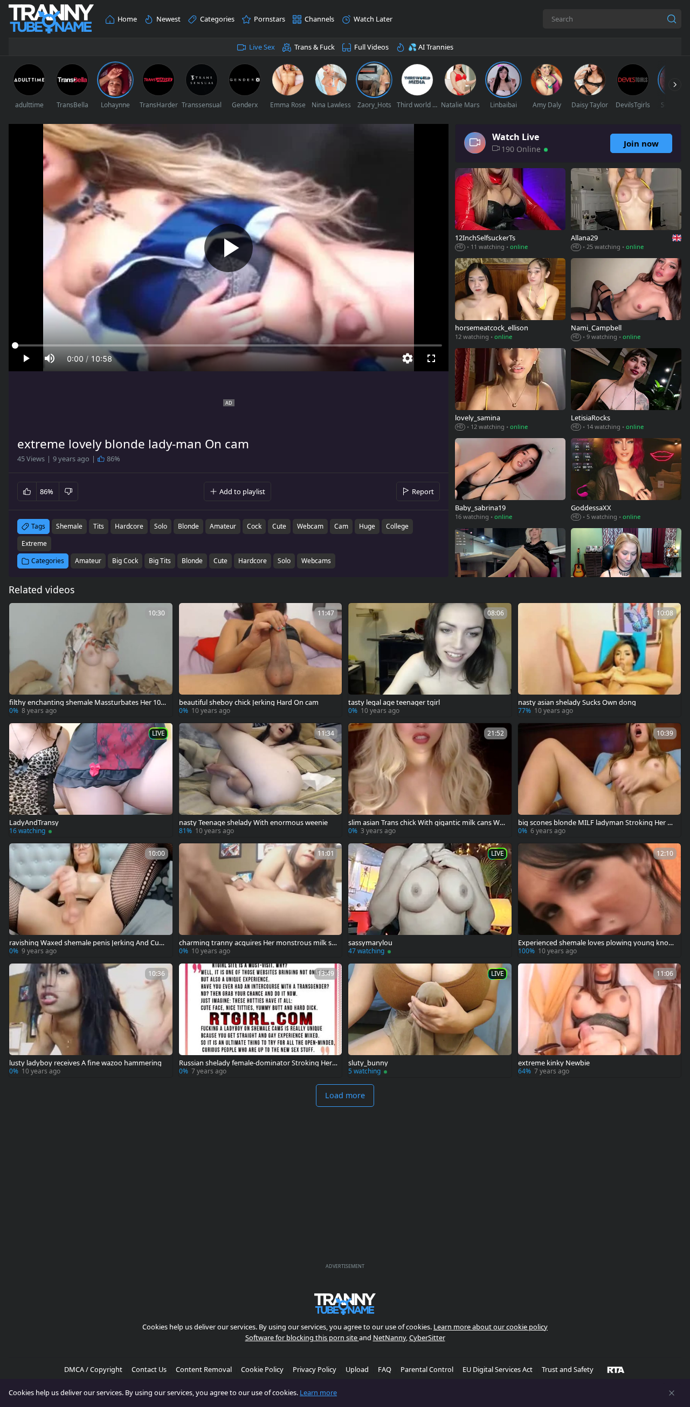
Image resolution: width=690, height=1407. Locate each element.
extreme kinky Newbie (554, 1062)
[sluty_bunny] (430, 1020)
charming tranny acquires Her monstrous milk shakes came (257, 942)
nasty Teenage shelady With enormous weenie (253, 822)
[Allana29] (626, 210)
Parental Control (427, 1369)
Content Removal (204, 1369)
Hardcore (252, 560)
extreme (34, 543)
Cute (220, 560)
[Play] (228, 248)
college (397, 526)
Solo (284, 560)
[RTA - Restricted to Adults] (616, 1369)
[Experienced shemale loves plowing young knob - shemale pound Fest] (599, 900)
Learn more (318, 1392)
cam (341, 526)
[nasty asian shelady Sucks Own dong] (599, 660)
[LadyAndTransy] (90, 780)
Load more (345, 1095)
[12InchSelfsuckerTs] (510, 210)
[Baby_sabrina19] (510, 480)
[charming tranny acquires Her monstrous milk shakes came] (260, 900)
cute (279, 526)
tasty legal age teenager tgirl (394, 702)
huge (367, 526)
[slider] (228, 345)
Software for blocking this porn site (302, 1337)
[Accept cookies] (671, 1393)
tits (98, 526)
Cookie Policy (262, 1369)
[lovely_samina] (510, 390)
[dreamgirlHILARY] (626, 570)
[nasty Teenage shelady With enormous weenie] (260, 780)
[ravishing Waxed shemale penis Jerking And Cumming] (90, 900)
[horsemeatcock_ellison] (510, 300)
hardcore (129, 526)
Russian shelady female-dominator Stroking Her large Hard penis (257, 1062)
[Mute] (49, 358)
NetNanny (389, 1337)
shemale (69, 526)
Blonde (192, 560)
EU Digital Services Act (498, 1369)
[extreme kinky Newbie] (599, 1020)
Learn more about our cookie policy (490, 1327)
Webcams (316, 560)
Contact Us (149, 1369)
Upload (357, 1369)
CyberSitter (427, 1337)
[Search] (672, 19)
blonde (188, 526)
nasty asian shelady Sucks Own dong (577, 702)
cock (254, 526)
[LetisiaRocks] (626, 390)
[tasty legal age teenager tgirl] (430, 660)
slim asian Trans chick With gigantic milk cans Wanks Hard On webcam (425, 822)
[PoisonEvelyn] (510, 570)
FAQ (384, 1369)
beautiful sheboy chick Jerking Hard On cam (249, 702)
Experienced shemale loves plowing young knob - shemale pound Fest (597, 942)
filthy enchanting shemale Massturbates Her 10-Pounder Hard (88, 702)
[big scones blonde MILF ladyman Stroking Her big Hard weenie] (599, 780)
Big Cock (125, 560)
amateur (223, 526)
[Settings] (407, 358)
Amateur (88, 560)
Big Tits (160, 560)
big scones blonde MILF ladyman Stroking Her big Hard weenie (595, 822)
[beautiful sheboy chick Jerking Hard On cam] (260, 660)
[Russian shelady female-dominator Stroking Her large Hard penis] (260, 1020)
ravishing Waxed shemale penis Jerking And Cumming (87, 942)
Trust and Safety (568, 1369)
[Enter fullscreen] (431, 358)
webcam (310, 526)
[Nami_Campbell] (626, 300)
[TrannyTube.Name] (51, 19)
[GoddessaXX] (626, 480)
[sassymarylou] (430, 900)
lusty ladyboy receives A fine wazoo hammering (85, 1062)
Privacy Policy (314, 1369)
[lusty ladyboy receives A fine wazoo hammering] (90, 1020)
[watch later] (22, 616)
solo (160, 526)
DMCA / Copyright (93, 1369)
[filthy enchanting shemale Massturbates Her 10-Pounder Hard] (90, 660)
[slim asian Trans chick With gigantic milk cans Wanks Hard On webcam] (430, 780)
